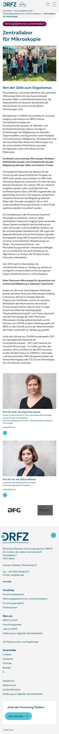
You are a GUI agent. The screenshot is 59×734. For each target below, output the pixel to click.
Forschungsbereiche (23, 10)
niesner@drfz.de (9, 489)
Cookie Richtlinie (11, 689)
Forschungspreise (12, 624)
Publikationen (10, 607)
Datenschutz (9, 685)
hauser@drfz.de (9, 427)
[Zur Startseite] (15, 538)
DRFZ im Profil (10, 620)
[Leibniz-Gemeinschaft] (22, 4)
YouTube (7, 663)
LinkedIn (7, 654)
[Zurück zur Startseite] (9, 4)
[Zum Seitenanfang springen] (53, 535)
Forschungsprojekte (13, 603)
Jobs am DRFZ (10, 628)
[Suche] (48, 4)
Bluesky (7, 667)
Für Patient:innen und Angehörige (20, 641)
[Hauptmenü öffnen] (54, 4)
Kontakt (7, 581)
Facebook (8, 658)
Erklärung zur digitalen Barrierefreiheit (23, 633)
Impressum (9, 680)
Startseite (7, 10)
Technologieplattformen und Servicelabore (22, 13)
